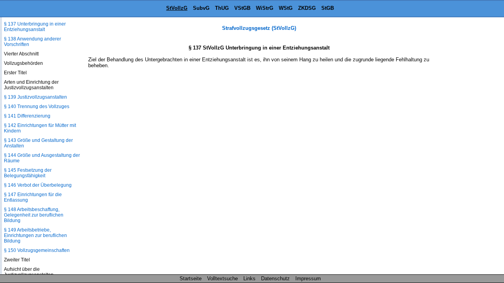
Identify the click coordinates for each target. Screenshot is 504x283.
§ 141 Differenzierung (27, 116)
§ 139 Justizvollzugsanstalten (35, 97)
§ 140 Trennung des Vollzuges (36, 106)
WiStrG (264, 8)
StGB (327, 8)
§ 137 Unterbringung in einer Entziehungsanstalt (35, 26)
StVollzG (176, 8)
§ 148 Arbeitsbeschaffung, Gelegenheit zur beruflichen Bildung (33, 215)
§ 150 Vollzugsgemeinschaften (37, 250)
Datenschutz (275, 278)
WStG (286, 8)
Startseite (191, 278)
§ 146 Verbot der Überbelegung (38, 185)
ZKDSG (307, 8)
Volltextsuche (222, 278)
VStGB (242, 8)
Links (249, 278)
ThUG (222, 8)
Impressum (308, 278)
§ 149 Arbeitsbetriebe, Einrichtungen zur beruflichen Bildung (35, 235)
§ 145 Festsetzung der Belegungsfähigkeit (28, 172)
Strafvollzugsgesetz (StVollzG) (259, 28)
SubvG (201, 8)
